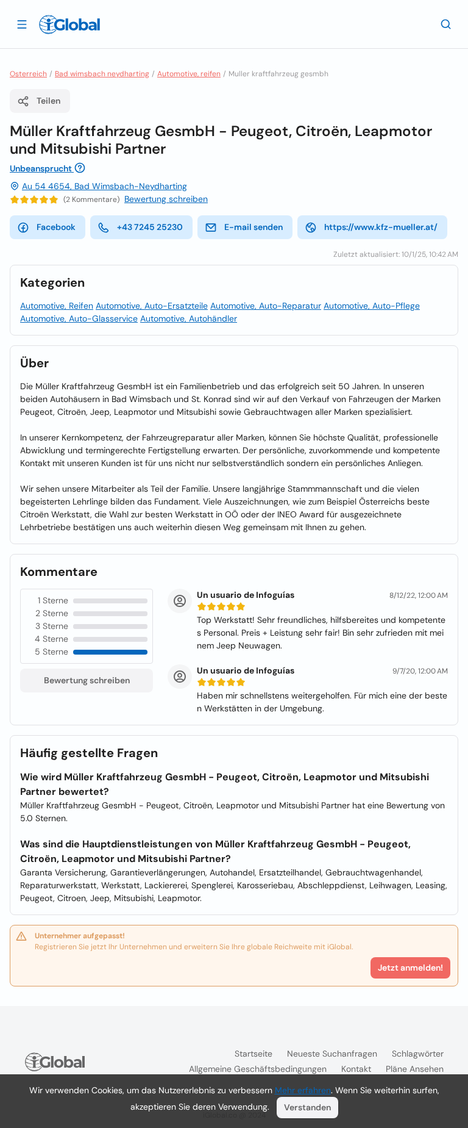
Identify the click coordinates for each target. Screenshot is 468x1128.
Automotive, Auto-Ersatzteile (152, 305)
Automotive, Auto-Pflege (372, 305)
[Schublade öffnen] (22, 24)
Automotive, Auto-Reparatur (265, 305)
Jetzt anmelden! (410, 967)
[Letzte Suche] (446, 24)
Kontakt (356, 1068)
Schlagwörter (418, 1053)
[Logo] (69, 24)
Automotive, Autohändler (188, 318)
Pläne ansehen (415, 1068)
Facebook (56, 226)
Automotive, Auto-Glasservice (79, 318)
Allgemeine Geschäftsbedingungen (258, 1068)
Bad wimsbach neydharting (102, 74)
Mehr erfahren (303, 1090)
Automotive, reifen (189, 74)
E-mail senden (253, 226)
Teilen (48, 100)
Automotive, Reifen (56, 305)
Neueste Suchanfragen (332, 1053)
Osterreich (28, 74)
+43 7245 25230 (150, 226)
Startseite (253, 1053)
